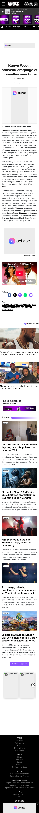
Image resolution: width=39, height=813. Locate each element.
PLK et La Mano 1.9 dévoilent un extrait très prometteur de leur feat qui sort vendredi (19, 495)
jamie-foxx (20, 304)
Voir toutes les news (19, 664)
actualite (9, 307)
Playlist (19, 745)
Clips (20, 797)
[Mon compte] (36, 4)
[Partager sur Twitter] (14, 296)
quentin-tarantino (7, 309)
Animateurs (19, 743)
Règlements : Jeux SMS (19, 785)
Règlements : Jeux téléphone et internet (19, 788)
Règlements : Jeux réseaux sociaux (19, 783)
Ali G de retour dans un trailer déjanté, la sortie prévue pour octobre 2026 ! (19, 447)
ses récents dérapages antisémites (23, 213)
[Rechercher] (31, 4)
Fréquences (19, 750)
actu (22, 307)
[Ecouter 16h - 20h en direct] (19, 409)
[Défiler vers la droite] (33, 685)
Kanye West (6, 130)
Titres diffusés (19, 748)
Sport (26, 27)
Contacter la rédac (19, 767)
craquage (28, 307)
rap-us (4, 304)
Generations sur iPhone (19, 774)
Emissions (19, 740)
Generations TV (19, 794)
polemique (28, 304)
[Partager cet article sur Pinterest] (19, 296)
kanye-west (11, 304)
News (8, 27)
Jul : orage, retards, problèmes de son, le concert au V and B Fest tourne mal (19, 590)
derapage (17, 307)
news (34, 304)
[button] (11, 685)
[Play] (3, 11)
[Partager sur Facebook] (9, 296)
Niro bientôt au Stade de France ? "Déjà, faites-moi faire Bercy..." (17, 542)
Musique (17, 27)
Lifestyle (19, 764)
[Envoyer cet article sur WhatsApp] (24, 296)
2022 (3, 307)
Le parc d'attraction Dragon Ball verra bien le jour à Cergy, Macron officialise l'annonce (19, 637)
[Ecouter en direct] (26, 4)
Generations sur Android (19, 776)
